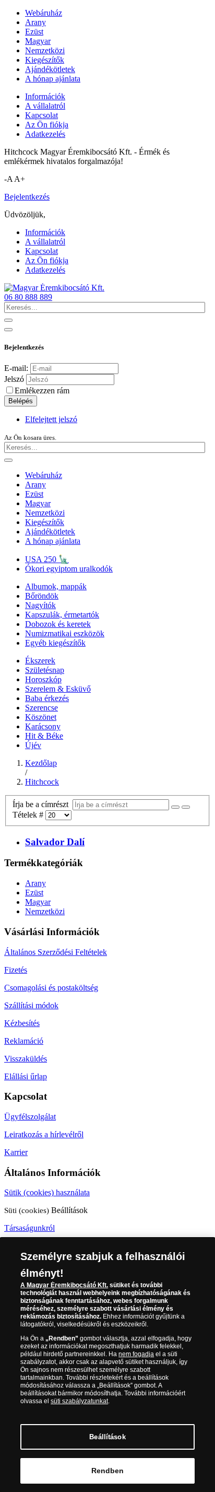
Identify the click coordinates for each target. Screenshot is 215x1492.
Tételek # (29, 814)
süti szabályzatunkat (79, 1401)
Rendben (107, 1470)
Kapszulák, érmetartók (62, 614)
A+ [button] (19, 178)
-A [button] (8, 178)
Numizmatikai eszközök (64, 633)
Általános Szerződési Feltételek (55, 952)
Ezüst (34, 31)
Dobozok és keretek (58, 624)
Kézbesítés (22, 1023)
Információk (45, 96)
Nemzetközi (45, 50)
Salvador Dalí (55, 841)
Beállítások (107, 1437)
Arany (35, 22)
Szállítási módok (31, 1005)
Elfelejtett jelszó (51, 419)
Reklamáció (23, 1040)
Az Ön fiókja (46, 124)
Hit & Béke (44, 735)
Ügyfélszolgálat (30, 1116)
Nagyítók (40, 605)
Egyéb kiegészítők (55, 642)
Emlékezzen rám (42, 390)
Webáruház (43, 12)
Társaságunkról (29, 1227)
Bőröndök (41, 595)
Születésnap (44, 670)
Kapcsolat (41, 115)
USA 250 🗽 (47, 559)
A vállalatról (45, 105)
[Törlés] (186, 807)
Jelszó (14, 379)
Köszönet (40, 717)
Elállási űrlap (25, 1076)
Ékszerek (40, 660)
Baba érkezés (47, 698)
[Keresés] (175, 807)
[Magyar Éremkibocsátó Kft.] (54, 287)
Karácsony (43, 726)
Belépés (20, 401)
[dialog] (107, 1365)
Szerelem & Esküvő (58, 688)
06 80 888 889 (28, 297)
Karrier (16, 1152)
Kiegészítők (44, 59)
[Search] (8, 320)
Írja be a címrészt (43, 804)
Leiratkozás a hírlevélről (43, 1134)
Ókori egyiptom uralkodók (69, 568)
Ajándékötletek (50, 69)
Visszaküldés (25, 1058)
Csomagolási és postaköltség (51, 987)
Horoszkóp (43, 679)
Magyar (38, 41)
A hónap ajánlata (52, 78)
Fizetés (15, 969)
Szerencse (41, 707)
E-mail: (16, 368)
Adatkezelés (45, 134)
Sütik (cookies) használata (47, 1192)
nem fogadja (136, 1354)
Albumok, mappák (56, 586)
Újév (33, 745)
